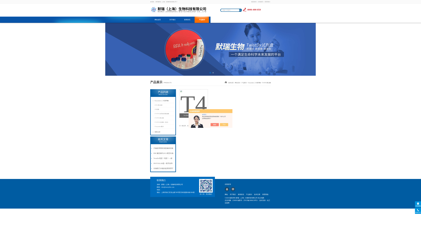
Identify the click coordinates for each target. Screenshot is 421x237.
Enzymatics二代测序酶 (254, 82)
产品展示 (202, 20)
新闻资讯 (187, 20)
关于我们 (172, 20)
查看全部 (157, 132)
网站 (226, 194)
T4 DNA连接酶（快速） (162, 122)
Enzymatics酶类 (159, 126)
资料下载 (232, 20)
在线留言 (260, 2)
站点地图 (261, 198)
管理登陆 (265, 194)
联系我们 (267, 2)
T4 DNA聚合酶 (159, 118)
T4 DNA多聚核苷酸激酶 (162, 113)
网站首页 (158, 20)
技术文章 (217, 20)
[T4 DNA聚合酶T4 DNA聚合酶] (193, 98)
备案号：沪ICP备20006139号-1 (247, 200)
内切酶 (157, 109)
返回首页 (254, 2)
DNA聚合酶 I (159, 105)
